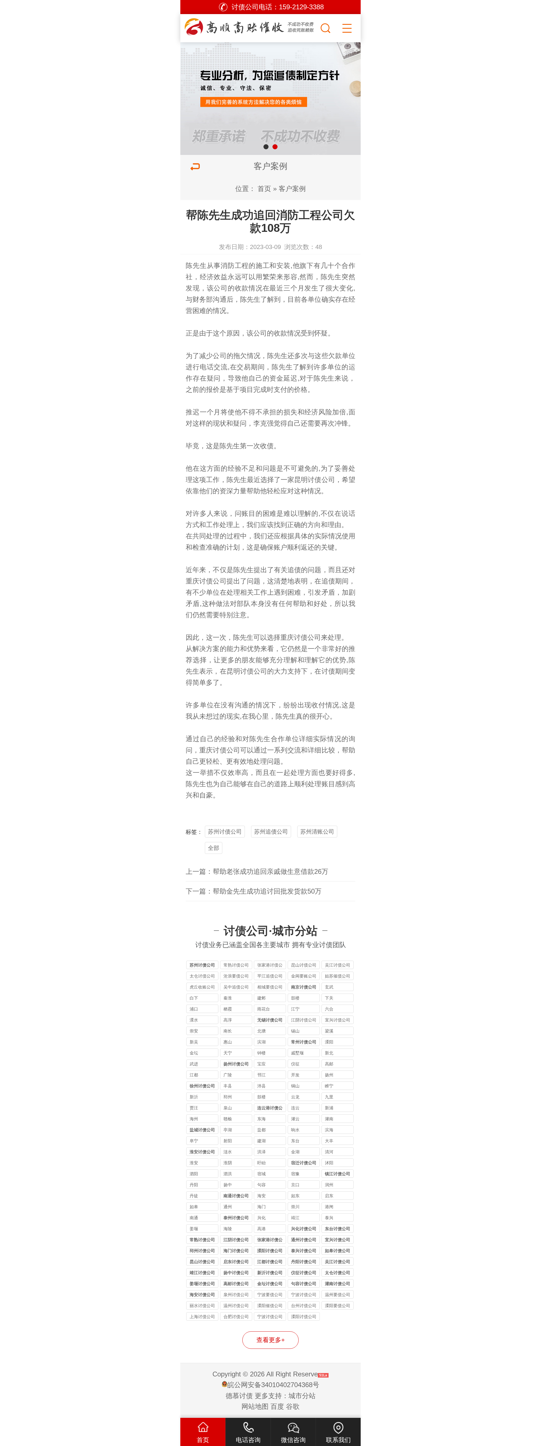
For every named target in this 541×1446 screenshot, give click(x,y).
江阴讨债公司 (303, 1020)
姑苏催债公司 (337, 976)
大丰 (329, 1140)
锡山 (295, 1031)
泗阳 (194, 1173)
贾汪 (194, 1107)
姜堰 (194, 1228)
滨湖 (261, 1041)
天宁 (227, 1052)
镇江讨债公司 (337, 1173)
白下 (194, 998)
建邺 (261, 998)
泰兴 (329, 1217)
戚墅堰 (297, 1052)
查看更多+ (270, 1339)
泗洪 (227, 1173)
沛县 (261, 1085)
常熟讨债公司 (236, 965)
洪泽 (261, 1151)
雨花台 (263, 1009)
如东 (295, 1195)
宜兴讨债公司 (337, 1020)
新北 (329, 1052)
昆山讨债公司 (303, 965)
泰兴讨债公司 (303, 1250)
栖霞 (227, 1009)
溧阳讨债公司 (270, 1250)
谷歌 (293, 1406)
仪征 (295, 1063)
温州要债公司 (337, 1294)
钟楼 (261, 1052)
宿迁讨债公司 (303, 1162)
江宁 (295, 1009)
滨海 (329, 1129)
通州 (227, 1206)
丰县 (227, 1085)
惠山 (227, 1041)
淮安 (194, 1162)
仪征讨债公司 (303, 1272)
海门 (261, 1206)
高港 (261, 1228)
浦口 (194, 1009)
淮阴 (227, 1162)
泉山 (227, 1107)
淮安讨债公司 (202, 1151)
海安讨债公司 (202, 1294)
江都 (194, 1074)
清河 (329, 1151)
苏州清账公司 (317, 831)
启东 (329, 1195)
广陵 (227, 1074)
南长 (227, 1031)
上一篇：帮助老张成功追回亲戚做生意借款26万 (257, 871)
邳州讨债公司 (202, 1250)
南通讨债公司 (236, 1195)
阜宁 (194, 1140)
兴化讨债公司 (303, 1228)
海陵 (227, 1228)
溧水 (194, 1020)
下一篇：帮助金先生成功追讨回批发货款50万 (254, 891)
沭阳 (329, 1162)
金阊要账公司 (303, 976)
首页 (264, 188)
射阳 (227, 1140)
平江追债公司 (270, 976)
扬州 (329, 1074)
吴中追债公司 (236, 987)
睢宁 (329, 1085)
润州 (329, 1184)
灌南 (329, 1118)
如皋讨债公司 (337, 1250)
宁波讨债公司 (303, 1294)
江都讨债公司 (270, 1261)
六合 (329, 1009)
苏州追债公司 (271, 831)
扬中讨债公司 (236, 1272)
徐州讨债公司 (202, 1085)
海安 (261, 1195)
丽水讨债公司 (202, 1305)
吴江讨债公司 (337, 965)
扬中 (227, 1184)
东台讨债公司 (337, 1228)
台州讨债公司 (303, 1305)
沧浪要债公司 (236, 976)
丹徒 (194, 1195)
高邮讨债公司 (236, 1283)
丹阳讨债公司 (303, 1261)
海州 (194, 1118)
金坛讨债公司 (270, 1283)
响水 (295, 1129)
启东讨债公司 (236, 1261)
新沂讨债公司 (270, 1272)
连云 (295, 1107)
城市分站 (302, 1396)
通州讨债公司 (303, 1239)
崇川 (295, 1206)
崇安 (194, 1031)
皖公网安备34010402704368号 (273, 1385)
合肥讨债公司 (236, 1316)
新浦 (329, 1107)
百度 (277, 1406)
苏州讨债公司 (225, 831)
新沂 (194, 1096)
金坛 (194, 1052)
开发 (295, 1074)
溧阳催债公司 (270, 1305)
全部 (213, 848)
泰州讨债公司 (236, 1217)
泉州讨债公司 (236, 1294)
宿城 (261, 1173)
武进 (194, 1063)
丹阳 (194, 1184)
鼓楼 (295, 998)
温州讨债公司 (236, 1305)
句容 (261, 1184)
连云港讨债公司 (270, 1108)
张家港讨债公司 (270, 966)
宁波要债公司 (270, 1294)
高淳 (227, 1020)
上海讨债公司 (202, 1316)
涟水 (227, 1151)
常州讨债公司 (303, 1041)
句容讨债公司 (303, 1283)
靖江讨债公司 (202, 1272)
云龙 (295, 1096)
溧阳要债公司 (337, 1305)
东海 (261, 1118)
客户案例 (292, 188)
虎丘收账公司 (202, 987)
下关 (329, 998)
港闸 (329, 1206)
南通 (194, 1217)
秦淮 (227, 998)
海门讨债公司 (236, 1250)
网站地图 (255, 1406)
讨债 (206, 581)
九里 (329, 1096)
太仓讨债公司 (202, 976)
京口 (295, 1184)
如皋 (194, 1206)
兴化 (261, 1217)
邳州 (227, 1096)
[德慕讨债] (249, 26)
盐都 (261, 1129)
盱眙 (261, 1162)
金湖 (295, 1151)
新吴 (194, 1041)
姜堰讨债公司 (202, 1283)
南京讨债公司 (303, 987)
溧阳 (329, 1041)
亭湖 (227, 1129)
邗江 (261, 1074)
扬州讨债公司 (236, 1063)
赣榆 (227, 1118)
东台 (295, 1140)
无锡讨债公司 (270, 1020)
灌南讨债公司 (337, 1283)
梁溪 (329, 1031)
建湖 (261, 1140)
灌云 (295, 1118)
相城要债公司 (270, 987)
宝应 (261, 1063)
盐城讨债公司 (202, 1129)
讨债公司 (321, 479)
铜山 (295, 1085)
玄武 (329, 987)
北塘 (261, 1031)
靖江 (295, 1217)
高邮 (329, 1063)
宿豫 (295, 1173)
